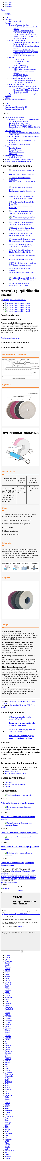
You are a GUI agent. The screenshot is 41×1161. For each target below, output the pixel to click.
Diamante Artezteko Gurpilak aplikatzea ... (19, 833)
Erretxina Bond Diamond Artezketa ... (21, 174)
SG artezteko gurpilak (20, 75)
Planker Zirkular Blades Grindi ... (20, 252)
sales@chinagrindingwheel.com (15, 773)
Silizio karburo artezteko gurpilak (24, 69)
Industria (8, 96)
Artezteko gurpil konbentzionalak (20, 78)
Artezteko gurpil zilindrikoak (23, 82)
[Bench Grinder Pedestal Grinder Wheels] (22, 719)
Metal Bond (17, 63)
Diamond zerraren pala (16, 84)
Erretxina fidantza (19, 59)
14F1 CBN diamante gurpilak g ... (20, 246)
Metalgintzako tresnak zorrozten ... (20, 235)
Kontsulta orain (6, 758)
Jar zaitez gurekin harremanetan (15, 100)
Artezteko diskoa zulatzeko (27, 879)
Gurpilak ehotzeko (19, 77)
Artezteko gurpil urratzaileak (18, 67)
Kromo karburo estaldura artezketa (24, 34)
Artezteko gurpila (11, 879)
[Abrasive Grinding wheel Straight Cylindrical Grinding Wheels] (22, 731)
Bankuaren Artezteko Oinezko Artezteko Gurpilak (22, 724)
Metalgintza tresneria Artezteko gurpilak (22, 86)
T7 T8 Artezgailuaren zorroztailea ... (21, 198)
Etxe (6, 17)
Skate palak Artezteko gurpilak (23, 55)
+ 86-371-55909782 (11, 771)
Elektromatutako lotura (21, 61)
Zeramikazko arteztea (28, 875)
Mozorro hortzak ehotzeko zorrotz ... (21, 241)
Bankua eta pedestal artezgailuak (24, 80)
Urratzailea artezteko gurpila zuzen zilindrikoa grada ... (21, 737)
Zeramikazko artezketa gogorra (23, 33)
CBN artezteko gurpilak (17, 40)
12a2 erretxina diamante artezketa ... (21, 213)
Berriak (7, 98)
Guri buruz (8, 19)
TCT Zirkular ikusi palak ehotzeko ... (21, 265)
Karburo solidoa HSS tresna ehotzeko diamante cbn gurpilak (25, 91)
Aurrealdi (8, 23)
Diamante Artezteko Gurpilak (19, 25)
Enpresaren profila (15, 21)
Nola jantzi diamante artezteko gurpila (17, 803)
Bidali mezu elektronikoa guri (10, 338)
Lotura (11, 57)
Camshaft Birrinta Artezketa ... (19, 285)
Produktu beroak (15, 871)
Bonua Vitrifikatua (19, 65)
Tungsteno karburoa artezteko (23, 31)
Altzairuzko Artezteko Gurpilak (23, 50)
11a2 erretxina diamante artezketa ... (21, 224)
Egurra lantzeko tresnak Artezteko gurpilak (23, 94)
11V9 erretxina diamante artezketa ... (21, 219)
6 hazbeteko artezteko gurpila (10, 875)
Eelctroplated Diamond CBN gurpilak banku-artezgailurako (26, 43)
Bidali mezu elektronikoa (9, 882)
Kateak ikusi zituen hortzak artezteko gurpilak (24, 119)
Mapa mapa (26, 871)
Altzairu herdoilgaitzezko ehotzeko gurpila (15, 877)
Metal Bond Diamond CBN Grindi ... (21, 280)
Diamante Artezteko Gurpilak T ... (20, 230)
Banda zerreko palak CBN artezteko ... (22, 259)
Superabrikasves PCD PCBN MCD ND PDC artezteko (25, 37)
